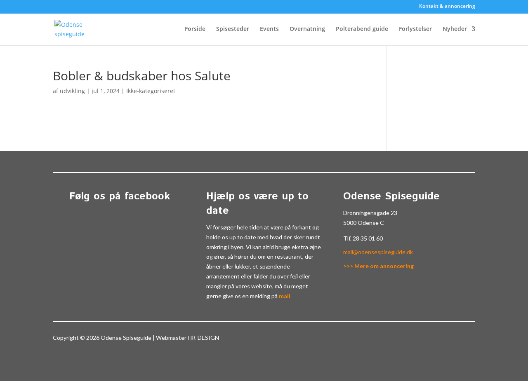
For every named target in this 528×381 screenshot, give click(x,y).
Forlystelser (415, 29)
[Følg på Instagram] (471, 339)
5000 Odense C (363, 222)
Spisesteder (232, 29)
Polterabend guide (362, 29)
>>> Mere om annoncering (378, 265)
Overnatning (307, 29)
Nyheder (455, 29)
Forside (195, 29)
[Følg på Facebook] (455, 339)
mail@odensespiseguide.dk (378, 251)
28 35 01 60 (368, 238)
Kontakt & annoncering (447, 6)
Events (269, 29)
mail (284, 295)
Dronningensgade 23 (370, 212)
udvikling (72, 91)
